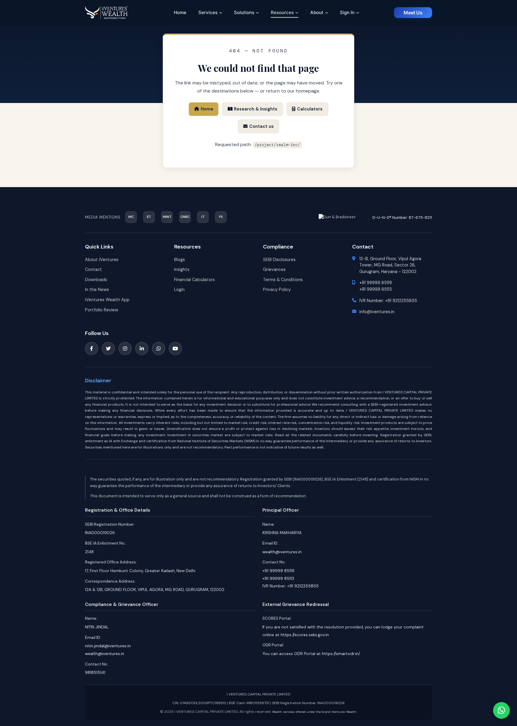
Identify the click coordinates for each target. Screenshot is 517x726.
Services (208, 12)
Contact (93, 269)
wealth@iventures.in (282, 551)
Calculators (310, 109)
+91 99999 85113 (375, 289)
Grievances (274, 269)
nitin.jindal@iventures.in (108, 645)
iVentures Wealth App (107, 299)
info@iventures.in (376, 311)
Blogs (179, 259)
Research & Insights (255, 109)
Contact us (261, 126)
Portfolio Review (101, 310)
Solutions (244, 12)
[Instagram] (125, 348)
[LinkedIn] (141, 348)
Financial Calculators (194, 279)
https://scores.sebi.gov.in (305, 634)
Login (179, 289)
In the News (97, 289)
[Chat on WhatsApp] (501, 710)
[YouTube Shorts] (175, 348)
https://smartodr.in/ (341, 653)
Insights (181, 269)
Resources (282, 12)
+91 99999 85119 (375, 282)
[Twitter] (108, 348)
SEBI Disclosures (279, 259)
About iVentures (101, 259)
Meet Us (413, 13)
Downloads (96, 279)
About (316, 12)
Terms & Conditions (283, 279)
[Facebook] (91, 348)
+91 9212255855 (401, 300)
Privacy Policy (277, 289)
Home (180, 12)
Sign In (347, 12)
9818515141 (95, 672)
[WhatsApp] (158, 348)
